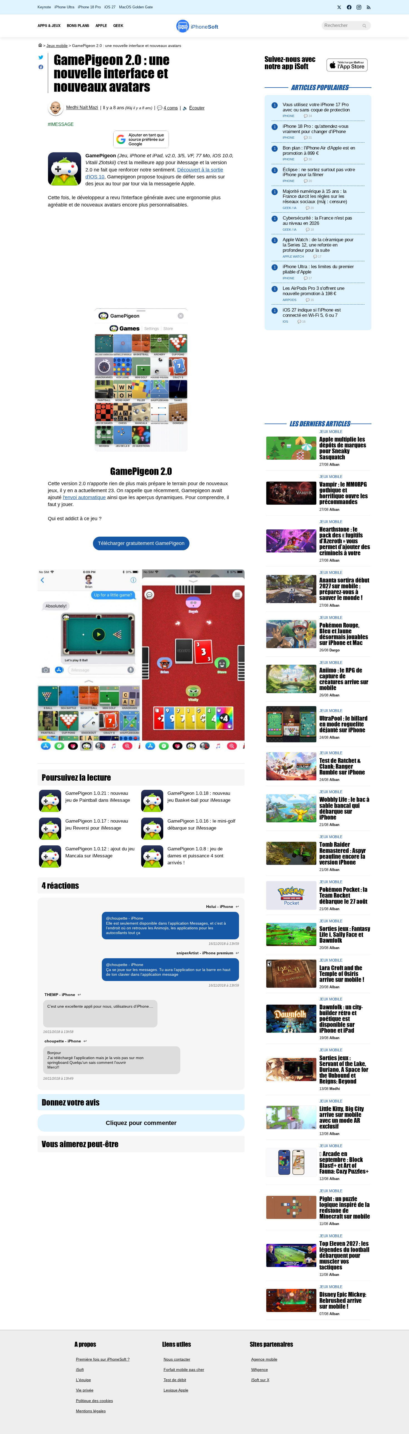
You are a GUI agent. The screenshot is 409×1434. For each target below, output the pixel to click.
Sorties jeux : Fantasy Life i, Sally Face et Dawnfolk (344, 934)
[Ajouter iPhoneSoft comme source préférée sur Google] (141, 139)
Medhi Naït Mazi (82, 107)
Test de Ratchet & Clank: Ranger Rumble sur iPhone (342, 766)
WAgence (259, 1369)
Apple (101, 25)
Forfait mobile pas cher (184, 1369)
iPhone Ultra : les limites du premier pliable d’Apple (318, 269)
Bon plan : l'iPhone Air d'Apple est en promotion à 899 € (319, 150)
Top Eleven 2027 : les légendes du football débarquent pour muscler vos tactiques (344, 1255)
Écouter (196, 108)
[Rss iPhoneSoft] (368, 9)
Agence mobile (264, 1359)
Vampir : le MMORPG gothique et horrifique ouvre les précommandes (343, 493)
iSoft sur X (260, 1380)
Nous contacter (177, 1359)
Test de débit (175, 1380)
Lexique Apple (176, 1390)
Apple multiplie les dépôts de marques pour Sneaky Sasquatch (342, 448)
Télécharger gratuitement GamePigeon (141, 543)
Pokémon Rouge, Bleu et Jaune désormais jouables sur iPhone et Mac (343, 634)
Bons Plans (78, 25)
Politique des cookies (94, 1400)
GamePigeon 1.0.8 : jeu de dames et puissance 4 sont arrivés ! (195, 855)
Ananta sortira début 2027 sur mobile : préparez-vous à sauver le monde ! (344, 589)
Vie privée (84, 1390)
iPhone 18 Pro (89, 7)
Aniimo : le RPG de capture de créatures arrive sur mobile (343, 679)
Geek (118, 25)
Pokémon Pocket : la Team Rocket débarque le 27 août (343, 895)
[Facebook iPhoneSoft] (349, 9)
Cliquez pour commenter (141, 1122)
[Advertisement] (141, 256)
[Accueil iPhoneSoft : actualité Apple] (40, 45)
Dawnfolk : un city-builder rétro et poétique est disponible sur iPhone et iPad (341, 1018)
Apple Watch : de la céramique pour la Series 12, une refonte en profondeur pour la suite (318, 245)
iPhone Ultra (64, 7)
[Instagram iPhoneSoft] (359, 9)
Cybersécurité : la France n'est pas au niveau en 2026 (317, 220)
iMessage (62, 124)
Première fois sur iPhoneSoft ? (103, 1359)
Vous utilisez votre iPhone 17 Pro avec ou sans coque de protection (316, 107)
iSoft (80, 1369)
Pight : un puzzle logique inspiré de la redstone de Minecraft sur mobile (344, 1207)
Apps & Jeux (49, 25)
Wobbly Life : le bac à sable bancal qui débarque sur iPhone (344, 808)
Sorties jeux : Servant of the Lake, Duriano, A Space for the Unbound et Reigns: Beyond (343, 1069)
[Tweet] (41, 58)
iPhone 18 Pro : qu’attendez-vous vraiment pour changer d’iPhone (316, 129)
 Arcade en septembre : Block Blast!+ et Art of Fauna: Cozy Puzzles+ (344, 1162)
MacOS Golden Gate (136, 7)
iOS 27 (109, 7)
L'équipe (83, 1380)
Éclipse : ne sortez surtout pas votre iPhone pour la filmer (319, 172)
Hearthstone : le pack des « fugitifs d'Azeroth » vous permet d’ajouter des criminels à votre (344, 541)
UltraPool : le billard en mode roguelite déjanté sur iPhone (343, 724)
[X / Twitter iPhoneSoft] (339, 9)
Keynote (44, 7)
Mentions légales (91, 1411)
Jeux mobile (57, 45)
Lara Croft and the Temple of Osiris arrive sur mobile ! (341, 973)
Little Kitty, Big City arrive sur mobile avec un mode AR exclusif (341, 1117)
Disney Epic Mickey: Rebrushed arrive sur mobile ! (342, 1300)
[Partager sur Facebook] (41, 68)
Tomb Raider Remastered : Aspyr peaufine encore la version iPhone (342, 853)
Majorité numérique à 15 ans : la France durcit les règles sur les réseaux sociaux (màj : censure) (315, 197)
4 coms (171, 108)
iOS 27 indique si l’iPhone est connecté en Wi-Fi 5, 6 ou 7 (312, 312)
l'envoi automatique (84, 497)
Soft (204, 27)
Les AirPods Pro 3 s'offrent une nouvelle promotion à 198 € (313, 291)
